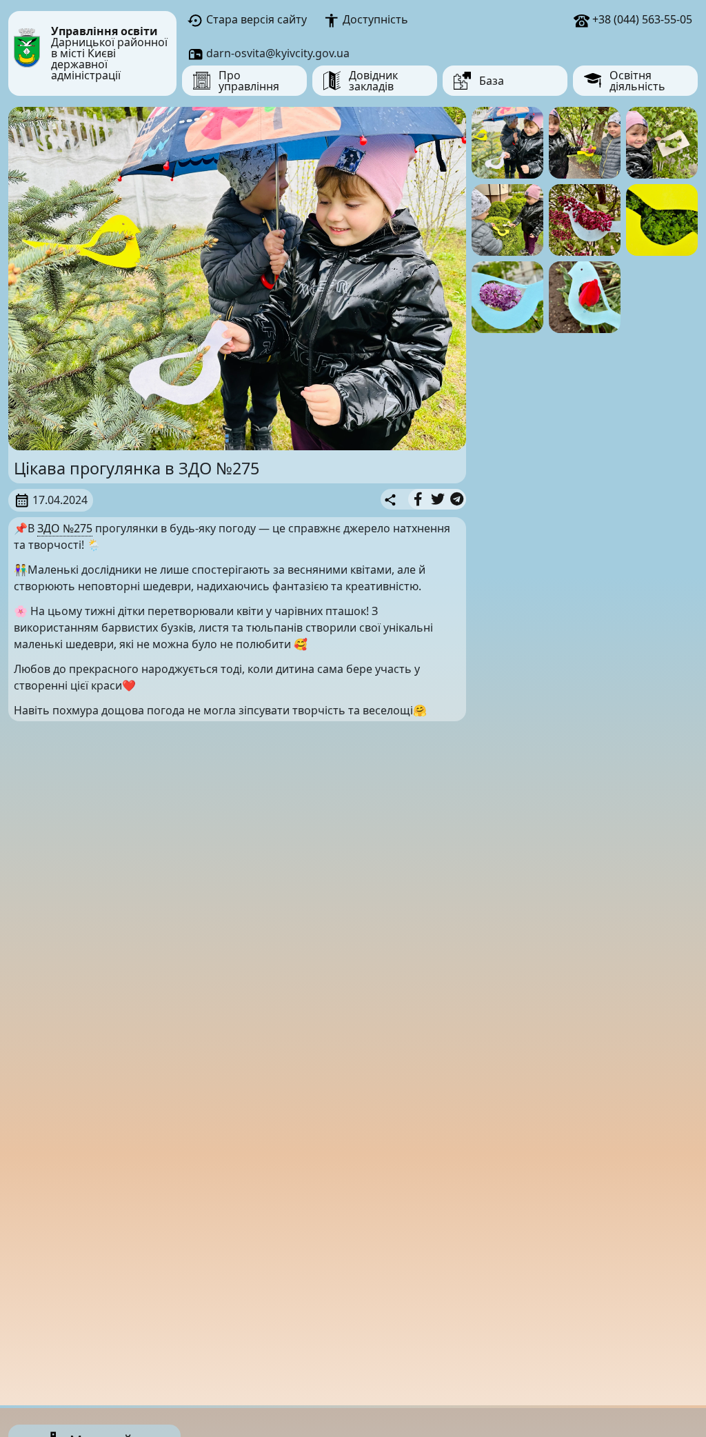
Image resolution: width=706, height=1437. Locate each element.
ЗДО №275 (64, 528)
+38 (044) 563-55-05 (640, 19)
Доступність (373, 19)
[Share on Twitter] (437, 499)
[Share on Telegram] (456, 499)
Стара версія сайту (255, 19)
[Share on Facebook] (418, 499)
